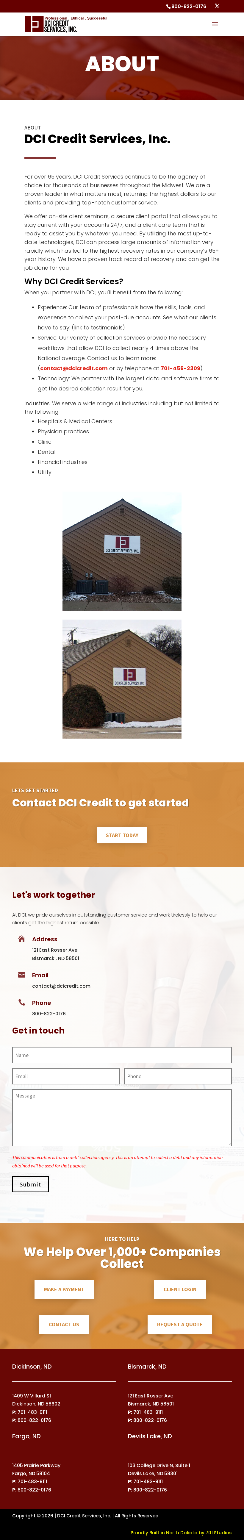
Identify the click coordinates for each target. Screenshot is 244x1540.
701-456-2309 (180, 368)
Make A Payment (64, 1289)
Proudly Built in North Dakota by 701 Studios (181, 1533)
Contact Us (64, 1324)
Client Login (180, 1289)
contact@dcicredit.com (74, 368)
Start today (122, 835)
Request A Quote (180, 1324)
